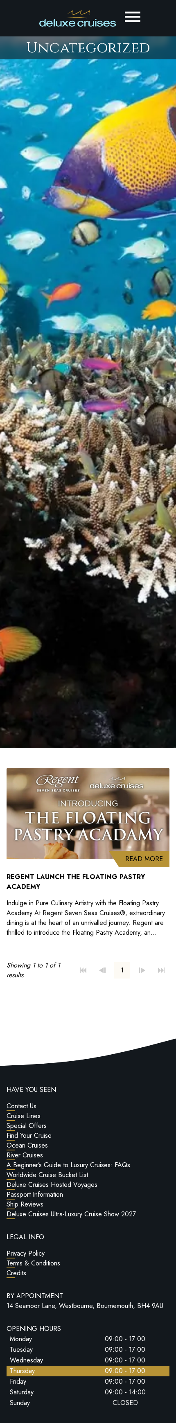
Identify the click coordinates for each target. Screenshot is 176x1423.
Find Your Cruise (29, 1135)
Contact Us (21, 1106)
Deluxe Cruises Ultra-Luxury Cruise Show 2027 (71, 1214)
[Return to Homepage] (77, 18)
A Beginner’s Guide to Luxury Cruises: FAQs (68, 1165)
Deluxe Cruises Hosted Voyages (52, 1184)
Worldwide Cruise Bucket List (47, 1174)
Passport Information (35, 1194)
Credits (16, 1273)
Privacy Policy (26, 1253)
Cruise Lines (24, 1116)
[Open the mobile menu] (132, 17)
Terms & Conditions (33, 1263)
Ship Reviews (25, 1204)
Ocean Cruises (27, 1145)
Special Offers (27, 1125)
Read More (147, 859)
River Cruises (25, 1155)
